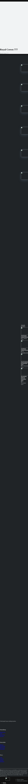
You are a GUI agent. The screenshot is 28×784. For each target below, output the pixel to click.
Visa (1, 733)
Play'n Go (2, 747)
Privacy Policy (20, 779)
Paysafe (2, 736)
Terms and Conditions (22, 780)
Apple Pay (2, 735)
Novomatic (2, 746)
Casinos (2, 759)
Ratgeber (2, 761)
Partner (1, 760)
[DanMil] (8, 780)
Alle (1, 757)
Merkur (2, 745)
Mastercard (2, 732)
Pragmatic (2, 749)
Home (4, 782)
